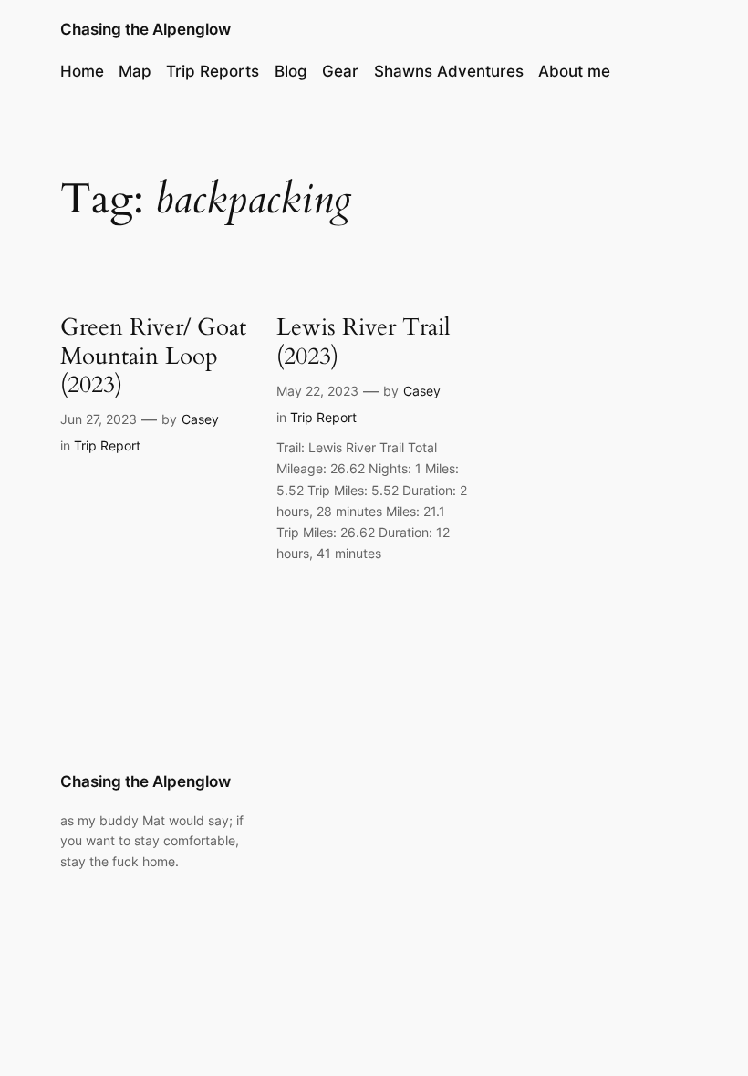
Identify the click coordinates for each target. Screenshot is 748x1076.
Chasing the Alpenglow (145, 29)
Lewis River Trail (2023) (363, 341)
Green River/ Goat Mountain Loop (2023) (153, 355)
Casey (200, 419)
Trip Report (107, 445)
